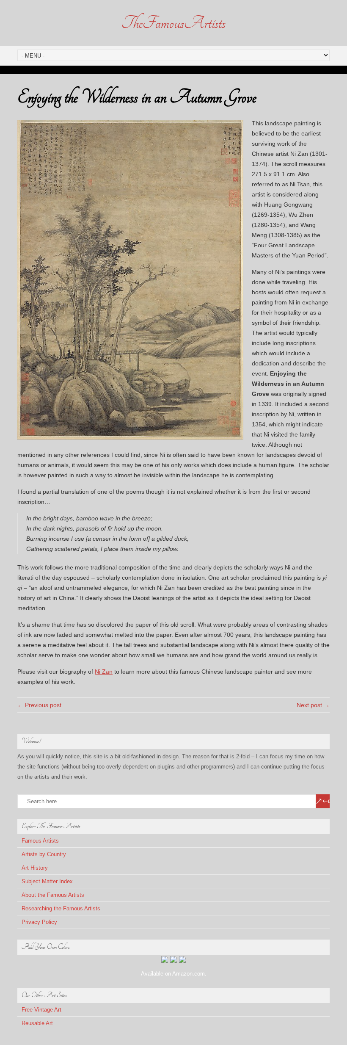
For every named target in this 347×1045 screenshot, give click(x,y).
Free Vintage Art (41, 1009)
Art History (35, 868)
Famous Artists (40, 841)
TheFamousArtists (173, 23)
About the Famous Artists (53, 895)
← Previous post (39, 705)
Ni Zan (104, 671)
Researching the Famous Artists (61, 908)
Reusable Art (37, 1023)
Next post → (313, 705)
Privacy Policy (39, 922)
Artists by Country (44, 854)
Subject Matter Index (47, 881)
